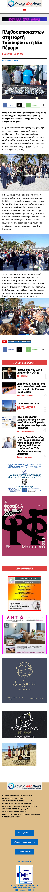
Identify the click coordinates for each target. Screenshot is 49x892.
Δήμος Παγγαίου (13, 54)
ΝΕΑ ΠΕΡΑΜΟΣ (26, 341)
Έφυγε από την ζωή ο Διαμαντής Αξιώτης (29, 371)
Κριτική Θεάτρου (26, 395)
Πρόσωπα (22, 376)
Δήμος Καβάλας (25, 457)
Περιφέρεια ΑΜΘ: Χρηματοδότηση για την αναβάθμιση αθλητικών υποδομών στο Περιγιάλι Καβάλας (31, 422)
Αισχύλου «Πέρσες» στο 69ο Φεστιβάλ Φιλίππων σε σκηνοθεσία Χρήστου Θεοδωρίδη (31, 388)
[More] (43, 105)
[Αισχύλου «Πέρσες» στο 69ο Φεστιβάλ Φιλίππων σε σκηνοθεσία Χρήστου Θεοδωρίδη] (9, 388)
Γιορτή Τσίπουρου (14, 341)
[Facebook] (16, 890)
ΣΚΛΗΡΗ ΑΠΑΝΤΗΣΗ (28, 403)
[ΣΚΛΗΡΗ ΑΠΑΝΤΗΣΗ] (9, 406)
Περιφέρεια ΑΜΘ (25, 431)
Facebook (23, 890)
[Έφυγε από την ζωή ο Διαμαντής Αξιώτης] (9, 373)
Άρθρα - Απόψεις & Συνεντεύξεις (26, 408)
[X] (29, 890)
